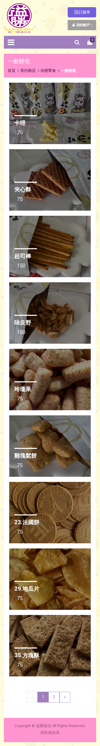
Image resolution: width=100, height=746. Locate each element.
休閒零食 (48, 70)
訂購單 (84, 12)
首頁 (11, 70)
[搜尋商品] (77, 42)
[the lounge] (19, 17)
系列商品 (28, 70)
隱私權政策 (50, 732)
